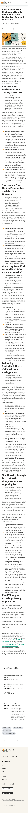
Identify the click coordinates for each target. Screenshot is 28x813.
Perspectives (5, 774)
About (3, 766)
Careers (4, 776)
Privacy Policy (4, 805)
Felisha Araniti (5, 23)
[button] (8, 29)
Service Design (7, 730)
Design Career (6, 727)
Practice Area (6, 6)
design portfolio (18, 727)
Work (3, 771)
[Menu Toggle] (26, 3)
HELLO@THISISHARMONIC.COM (9, 756)
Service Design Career (9, 733)
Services (4, 768)
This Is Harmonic (7, 679)
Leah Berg (13, 688)
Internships (4, 779)
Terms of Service (12, 805)
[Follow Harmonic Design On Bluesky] (3, 784)
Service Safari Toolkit (9, 694)
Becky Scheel (6, 688)
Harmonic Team (7, 695)
